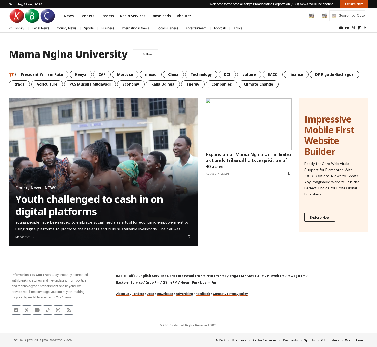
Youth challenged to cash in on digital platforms (89, 205)
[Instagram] (58, 310)
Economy (131, 84)
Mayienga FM (233, 275)
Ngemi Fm (188, 282)
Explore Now (320, 217)
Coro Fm (174, 275)
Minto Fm (211, 275)
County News (66, 28)
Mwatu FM (255, 275)
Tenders (138, 294)
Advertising (184, 294)
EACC (272, 74)
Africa (238, 28)
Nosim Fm (207, 282)
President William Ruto (42, 74)
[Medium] (353, 28)
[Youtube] (37, 310)
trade (19, 84)
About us (122, 294)
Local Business (167, 28)
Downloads (165, 294)
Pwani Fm (192, 275)
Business (107, 28)
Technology (201, 74)
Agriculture (47, 84)
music (150, 74)
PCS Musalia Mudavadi (90, 84)
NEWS (20, 28)
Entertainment (196, 28)
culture (249, 74)
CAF (101, 74)
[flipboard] (359, 28)
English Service (151, 275)
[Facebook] (16, 310)
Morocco (125, 74)
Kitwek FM (276, 275)
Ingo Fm (152, 282)
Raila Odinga (162, 84)
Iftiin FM (169, 282)
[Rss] (365, 28)
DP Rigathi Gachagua (334, 74)
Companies (221, 84)
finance (296, 74)
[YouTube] (341, 28)
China (173, 74)
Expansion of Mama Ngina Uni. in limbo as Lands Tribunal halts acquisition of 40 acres (248, 160)
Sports (89, 28)
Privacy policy (237, 294)
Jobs (150, 294)
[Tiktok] (47, 310)
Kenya (80, 74)
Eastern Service (129, 282)
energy (192, 84)
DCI (227, 74)
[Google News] (347, 28)
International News (135, 28)
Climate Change (258, 84)
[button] (301, 16)
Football (220, 28)
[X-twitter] (26, 310)
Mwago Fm (296, 275)
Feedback (203, 294)
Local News (40, 28)
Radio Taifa (126, 275)
